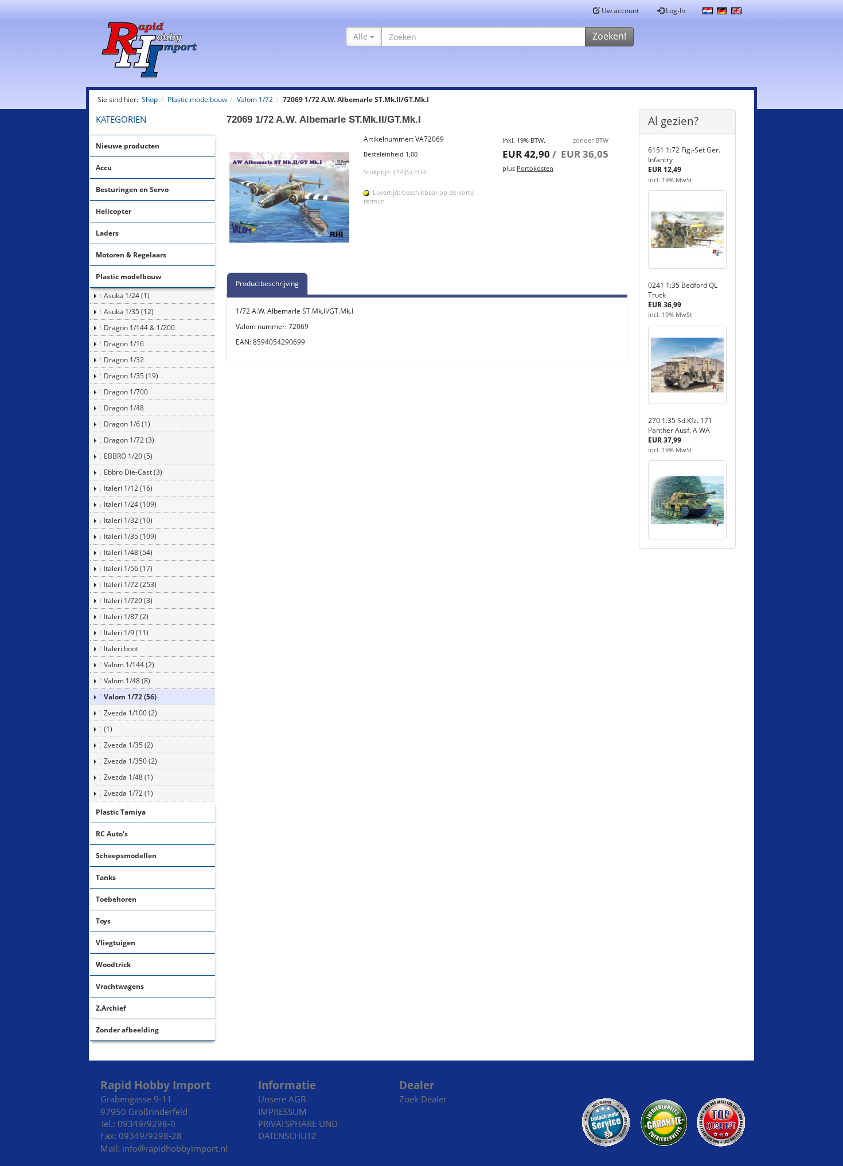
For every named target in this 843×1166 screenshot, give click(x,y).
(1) (108, 729)
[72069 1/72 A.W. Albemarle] (289, 197)
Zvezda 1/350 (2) (130, 761)
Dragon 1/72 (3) (129, 440)
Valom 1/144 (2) (129, 665)
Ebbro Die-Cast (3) (133, 472)
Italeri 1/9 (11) (126, 632)
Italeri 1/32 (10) (128, 520)
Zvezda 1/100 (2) (130, 713)
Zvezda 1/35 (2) (128, 745)
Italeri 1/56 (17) (128, 568)
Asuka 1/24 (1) (127, 295)
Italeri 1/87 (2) (126, 616)
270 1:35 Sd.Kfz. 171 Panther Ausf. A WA (680, 425)
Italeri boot (121, 649)
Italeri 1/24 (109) (130, 504)
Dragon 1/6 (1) (127, 424)
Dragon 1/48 (124, 408)
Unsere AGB (282, 1099)
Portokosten (535, 168)
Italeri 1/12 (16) (128, 488)
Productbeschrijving (267, 283)
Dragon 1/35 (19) (131, 376)
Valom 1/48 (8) (127, 681)
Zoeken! (609, 36)
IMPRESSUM (282, 1111)
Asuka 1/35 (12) (129, 311)
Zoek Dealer (423, 1099)
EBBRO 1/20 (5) (128, 456)
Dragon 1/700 (126, 392)
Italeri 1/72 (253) (130, 584)
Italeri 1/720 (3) (128, 600)
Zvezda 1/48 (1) (128, 777)
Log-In (674, 10)
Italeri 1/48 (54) (128, 552)
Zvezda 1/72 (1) (128, 793)
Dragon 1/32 (124, 360)
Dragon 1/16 (124, 344)
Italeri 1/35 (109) (130, 536)
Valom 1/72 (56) (130, 697)
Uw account (619, 10)
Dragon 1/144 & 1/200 (139, 327)
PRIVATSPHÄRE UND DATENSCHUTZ (298, 1129)
